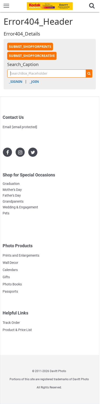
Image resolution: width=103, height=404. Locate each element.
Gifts (6, 277)
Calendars (10, 270)
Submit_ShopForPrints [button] (30, 46)
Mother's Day (12, 190)
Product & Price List (17, 330)
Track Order (11, 323)
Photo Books (12, 284)
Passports (10, 291)
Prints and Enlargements (21, 255)
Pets (6, 213)
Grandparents (13, 201)
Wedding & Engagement (20, 207)
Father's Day (12, 195)
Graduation (11, 184)
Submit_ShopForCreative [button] (32, 55)
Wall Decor (10, 263)
